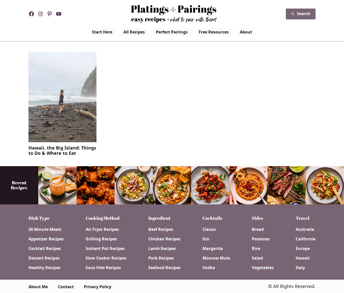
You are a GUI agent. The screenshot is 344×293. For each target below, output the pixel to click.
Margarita (212, 248)
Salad (257, 258)
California (306, 239)
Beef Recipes (160, 229)
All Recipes (134, 32)
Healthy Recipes (44, 268)
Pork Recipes (161, 258)
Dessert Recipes (44, 258)
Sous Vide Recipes (103, 268)
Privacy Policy (97, 287)
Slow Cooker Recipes (106, 258)
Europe (303, 248)
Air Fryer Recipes (102, 229)
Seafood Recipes (164, 268)
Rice (256, 248)
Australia (305, 229)
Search (304, 13)
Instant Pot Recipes (105, 248)
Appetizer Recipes (46, 239)
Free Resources (214, 32)
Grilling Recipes (101, 239)
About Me (38, 287)
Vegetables (263, 268)
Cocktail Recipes (44, 248)
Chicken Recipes (164, 239)
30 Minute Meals (44, 229)
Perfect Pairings (172, 32)
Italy (300, 268)
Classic (209, 229)
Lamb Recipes (162, 248)
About (246, 32)
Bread (258, 229)
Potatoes (261, 239)
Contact (66, 287)
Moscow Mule (216, 258)
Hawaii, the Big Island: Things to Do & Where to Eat (62, 150)
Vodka (208, 268)
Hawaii (303, 258)
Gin (206, 239)
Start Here (102, 32)
